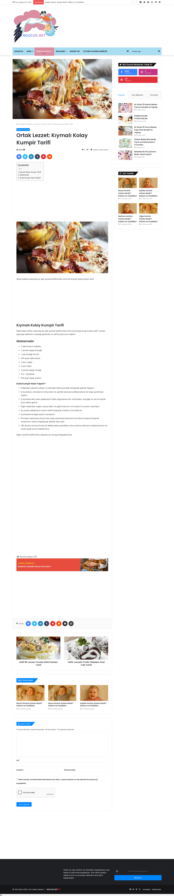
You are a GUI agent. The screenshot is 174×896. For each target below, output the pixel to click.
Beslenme (60, 51)
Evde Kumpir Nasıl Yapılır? (30, 178)
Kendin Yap (75, 51)
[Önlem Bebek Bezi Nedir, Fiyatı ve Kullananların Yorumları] (125, 143)
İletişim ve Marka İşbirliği (95, 51)
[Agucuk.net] (36, 26)
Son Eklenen (137, 95)
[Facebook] (19, 156)
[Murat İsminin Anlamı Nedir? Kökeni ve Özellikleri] (30, 693)
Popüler (121, 95)
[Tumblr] (37, 156)
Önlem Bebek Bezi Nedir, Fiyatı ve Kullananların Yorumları (145, 142)
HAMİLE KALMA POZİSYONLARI (140, 117)
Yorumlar (154, 95)
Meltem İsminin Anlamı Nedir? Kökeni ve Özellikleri (65, 2)
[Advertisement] (112, 25)
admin (20, 150)
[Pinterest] (43, 156)
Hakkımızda (156, 889)
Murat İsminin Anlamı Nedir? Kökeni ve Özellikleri (29, 704)
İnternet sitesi (69, 770)
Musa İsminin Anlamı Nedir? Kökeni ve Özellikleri (61, 704)
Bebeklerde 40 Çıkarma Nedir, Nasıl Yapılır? (145, 153)
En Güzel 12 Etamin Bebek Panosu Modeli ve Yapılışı (146, 105)
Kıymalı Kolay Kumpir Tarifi (30, 172)
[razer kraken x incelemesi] (87, 895)
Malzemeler (24, 175)
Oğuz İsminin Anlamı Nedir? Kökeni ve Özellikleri (148, 219)
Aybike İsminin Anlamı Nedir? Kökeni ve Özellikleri (93, 704)
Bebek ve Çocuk (43, 51)
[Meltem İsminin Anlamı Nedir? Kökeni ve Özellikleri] (127, 208)
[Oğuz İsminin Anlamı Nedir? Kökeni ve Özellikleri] (148, 208)
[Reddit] (49, 156)
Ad (18, 760)
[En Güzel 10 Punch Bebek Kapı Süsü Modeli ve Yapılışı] (125, 130)
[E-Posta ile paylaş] (65, 623)
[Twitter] (25, 156)
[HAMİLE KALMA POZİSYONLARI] (125, 119)
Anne (29, 51)
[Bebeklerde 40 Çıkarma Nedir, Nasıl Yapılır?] (125, 155)
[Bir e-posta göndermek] (24, 150)
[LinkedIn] (31, 156)
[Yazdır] (71, 623)
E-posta (20, 770)
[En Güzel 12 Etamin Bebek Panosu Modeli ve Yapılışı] (125, 108)
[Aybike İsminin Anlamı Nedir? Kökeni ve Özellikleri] (94, 693)
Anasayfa (18, 51)
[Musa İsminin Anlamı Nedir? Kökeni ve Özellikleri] (62, 693)
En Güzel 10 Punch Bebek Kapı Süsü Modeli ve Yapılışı (145, 130)
